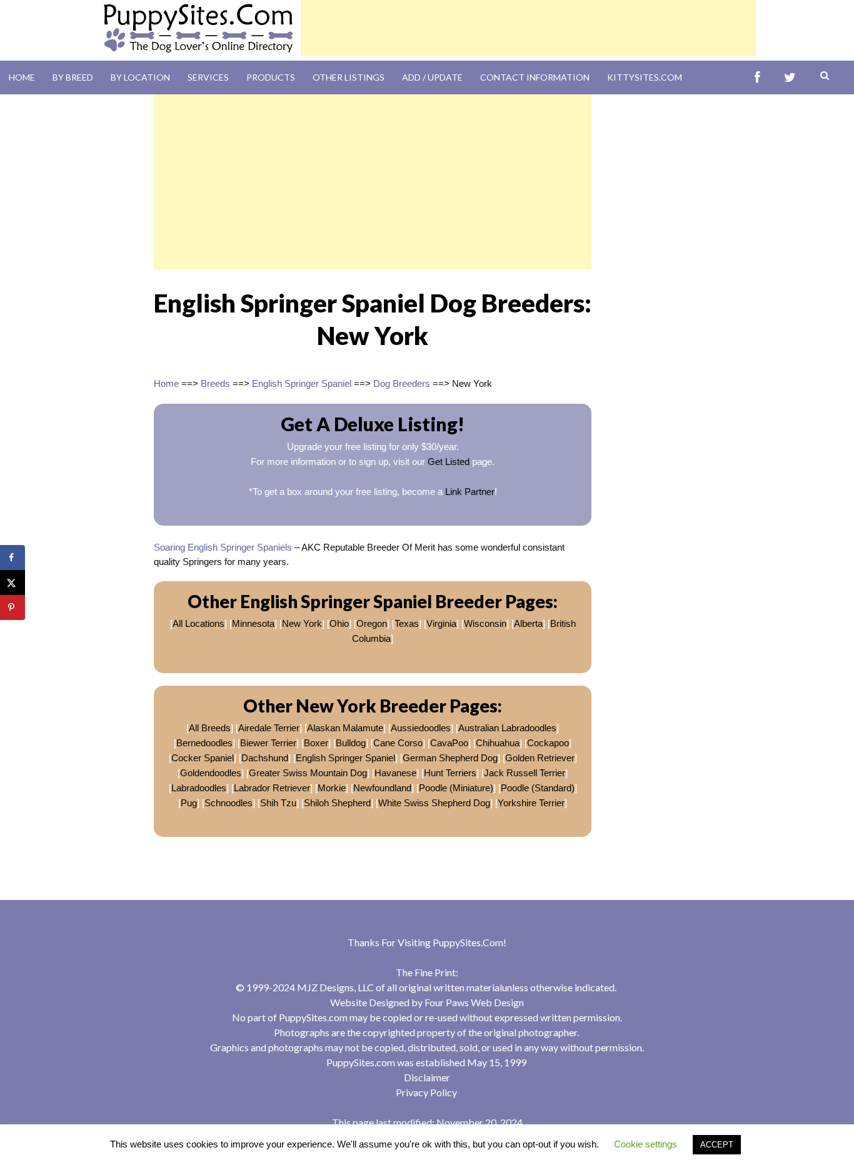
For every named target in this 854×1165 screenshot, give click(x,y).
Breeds (215, 383)
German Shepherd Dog (450, 757)
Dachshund (264, 757)
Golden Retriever (540, 757)
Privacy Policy (426, 1092)
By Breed (73, 77)
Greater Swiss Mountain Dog (308, 773)
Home (22, 77)
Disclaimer (427, 1077)
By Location (140, 77)
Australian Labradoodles (507, 727)
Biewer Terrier (268, 743)
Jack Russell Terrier (524, 773)
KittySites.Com (644, 77)
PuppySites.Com (468, 942)
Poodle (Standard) (538, 787)
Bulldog (351, 743)
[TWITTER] (790, 78)
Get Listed (449, 461)
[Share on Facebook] (12, 557)
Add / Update (432, 77)
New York (302, 623)
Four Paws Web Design (474, 1002)
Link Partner (470, 491)
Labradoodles (198, 787)
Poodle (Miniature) (456, 787)
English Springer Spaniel (301, 383)
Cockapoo (548, 743)
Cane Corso (398, 743)
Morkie (332, 787)
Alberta (528, 623)
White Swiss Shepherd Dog (434, 803)
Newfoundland (382, 787)
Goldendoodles (210, 773)
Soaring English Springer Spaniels (223, 547)
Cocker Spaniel (202, 757)
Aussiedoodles (421, 727)
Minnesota (253, 623)
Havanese (395, 773)
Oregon (371, 623)
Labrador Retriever (272, 787)
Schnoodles (228, 803)
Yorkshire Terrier (531, 803)
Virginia (441, 623)
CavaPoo (449, 743)
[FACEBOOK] (757, 78)
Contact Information (535, 77)
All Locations (198, 623)
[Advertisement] (528, 28)
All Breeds (210, 727)
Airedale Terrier (268, 727)
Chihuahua (498, 743)
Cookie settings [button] (645, 1144)
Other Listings (348, 77)
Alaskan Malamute (345, 727)
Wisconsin (485, 623)
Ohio (339, 623)
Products (270, 77)
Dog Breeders (401, 383)
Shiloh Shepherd (337, 803)
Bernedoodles (204, 743)
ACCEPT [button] (716, 1144)
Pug (189, 803)
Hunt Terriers (450, 773)
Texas (406, 623)
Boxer (316, 743)
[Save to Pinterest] (12, 607)
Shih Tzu (278, 803)
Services (208, 77)
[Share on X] (12, 582)
